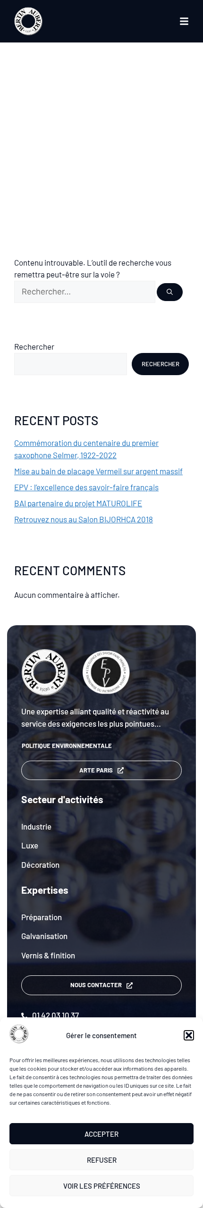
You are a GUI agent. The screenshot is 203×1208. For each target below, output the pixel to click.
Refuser (102, 1160)
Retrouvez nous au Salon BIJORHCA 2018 (83, 519)
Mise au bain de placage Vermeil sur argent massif (98, 471)
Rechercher (34, 346)
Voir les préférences (101, 1186)
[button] (189, 1035)
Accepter (101, 1134)
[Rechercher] (170, 292)
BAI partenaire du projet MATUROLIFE (78, 503)
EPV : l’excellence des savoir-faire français (86, 487)
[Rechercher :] (85, 291)
